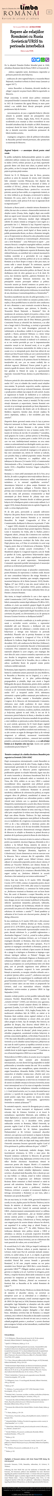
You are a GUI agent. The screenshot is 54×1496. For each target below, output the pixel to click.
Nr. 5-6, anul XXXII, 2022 (20, 27)
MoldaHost (38, 1495)
